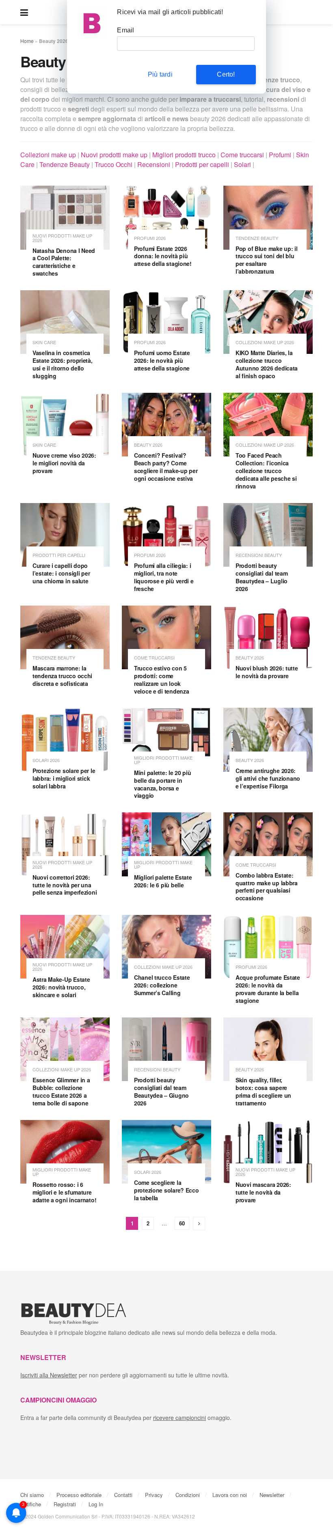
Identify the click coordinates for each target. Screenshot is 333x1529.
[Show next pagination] (199, 1223)
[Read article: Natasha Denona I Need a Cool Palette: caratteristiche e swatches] (65, 217)
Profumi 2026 (150, 238)
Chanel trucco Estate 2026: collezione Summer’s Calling (162, 985)
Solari (242, 164)
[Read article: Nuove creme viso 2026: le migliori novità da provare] (65, 424)
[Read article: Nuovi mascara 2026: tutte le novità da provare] (268, 1152)
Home (27, 40)
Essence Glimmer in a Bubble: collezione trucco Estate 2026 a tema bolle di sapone (61, 1091)
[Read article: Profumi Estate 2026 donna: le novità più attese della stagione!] (166, 217)
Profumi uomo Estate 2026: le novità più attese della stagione (162, 360)
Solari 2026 (46, 760)
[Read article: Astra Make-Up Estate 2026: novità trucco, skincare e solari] (65, 947)
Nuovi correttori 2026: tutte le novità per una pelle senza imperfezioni (64, 885)
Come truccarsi (242, 154)
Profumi (280, 154)
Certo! (226, 74)
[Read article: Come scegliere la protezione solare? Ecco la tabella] (166, 1152)
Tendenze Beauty (64, 164)
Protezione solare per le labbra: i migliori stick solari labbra (63, 778)
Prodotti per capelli (202, 164)
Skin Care (44, 342)
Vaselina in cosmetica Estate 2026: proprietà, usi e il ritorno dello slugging (62, 364)
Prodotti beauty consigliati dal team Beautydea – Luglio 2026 (262, 577)
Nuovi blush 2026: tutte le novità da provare (267, 672)
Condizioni (187, 1495)
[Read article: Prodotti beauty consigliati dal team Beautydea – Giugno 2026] (166, 1049)
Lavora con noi (229, 1495)
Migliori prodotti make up (163, 760)
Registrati (65, 1504)
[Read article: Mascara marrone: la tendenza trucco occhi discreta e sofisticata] (65, 637)
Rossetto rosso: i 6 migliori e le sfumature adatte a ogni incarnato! (64, 1192)
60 (182, 1223)
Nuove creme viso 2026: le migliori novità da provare (64, 463)
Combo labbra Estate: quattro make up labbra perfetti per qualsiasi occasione (267, 886)
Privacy (154, 1495)
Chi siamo (32, 1495)
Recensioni (153, 164)
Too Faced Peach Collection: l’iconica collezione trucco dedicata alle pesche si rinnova (266, 470)
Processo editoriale (79, 1495)
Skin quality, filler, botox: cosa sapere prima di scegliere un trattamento (263, 1091)
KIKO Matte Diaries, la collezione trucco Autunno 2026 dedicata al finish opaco (267, 364)
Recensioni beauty (259, 555)
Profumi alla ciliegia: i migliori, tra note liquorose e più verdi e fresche (164, 577)
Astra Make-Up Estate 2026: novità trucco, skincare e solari (61, 987)
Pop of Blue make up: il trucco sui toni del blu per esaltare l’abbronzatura (267, 260)
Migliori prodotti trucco (184, 154)
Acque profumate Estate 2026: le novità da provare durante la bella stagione (268, 988)
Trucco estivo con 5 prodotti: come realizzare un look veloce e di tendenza (161, 679)
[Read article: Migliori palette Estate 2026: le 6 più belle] (166, 844)
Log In (96, 1504)
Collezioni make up (48, 154)
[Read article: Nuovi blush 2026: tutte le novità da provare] (268, 637)
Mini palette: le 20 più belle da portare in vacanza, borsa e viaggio (162, 784)
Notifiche (30, 1504)
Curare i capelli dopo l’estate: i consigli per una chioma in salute (61, 573)
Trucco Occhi (113, 164)
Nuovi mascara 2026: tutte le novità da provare (263, 1192)
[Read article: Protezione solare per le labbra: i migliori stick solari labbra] (65, 739)
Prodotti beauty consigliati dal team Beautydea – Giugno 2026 (161, 1091)
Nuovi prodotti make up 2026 (62, 237)
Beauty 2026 (148, 445)
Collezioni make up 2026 (265, 342)
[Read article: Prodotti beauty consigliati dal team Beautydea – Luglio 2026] (268, 535)
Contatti (123, 1495)
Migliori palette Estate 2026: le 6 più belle (163, 881)
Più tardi (160, 74)
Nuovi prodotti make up (114, 154)
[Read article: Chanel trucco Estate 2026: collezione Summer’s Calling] (166, 947)
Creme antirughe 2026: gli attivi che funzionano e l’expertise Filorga (268, 778)
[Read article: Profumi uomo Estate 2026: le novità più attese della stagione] (166, 322)
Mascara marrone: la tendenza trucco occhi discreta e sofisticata (62, 675)
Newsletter (271, 1495)
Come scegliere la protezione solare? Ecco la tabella (166, 1190)
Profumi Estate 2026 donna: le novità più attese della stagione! (163, 256)
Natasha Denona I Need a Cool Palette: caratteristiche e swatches (63, 262)
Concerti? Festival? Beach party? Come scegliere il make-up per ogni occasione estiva (165, 466)
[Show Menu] (24, 12)
